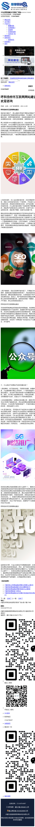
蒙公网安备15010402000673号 (18, 811)
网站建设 (31, 78)
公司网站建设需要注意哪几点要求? (19, 585)
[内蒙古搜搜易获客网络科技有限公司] (15, 10)
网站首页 (12, 82)
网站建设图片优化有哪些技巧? (17, 587)
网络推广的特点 (12, 591)
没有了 (9, 598)
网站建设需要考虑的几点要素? (17, 589)
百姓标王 (25, 78)
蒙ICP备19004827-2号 (22, 807)
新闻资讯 (7, 86)
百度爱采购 (18, 78)
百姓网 (12, 78)
